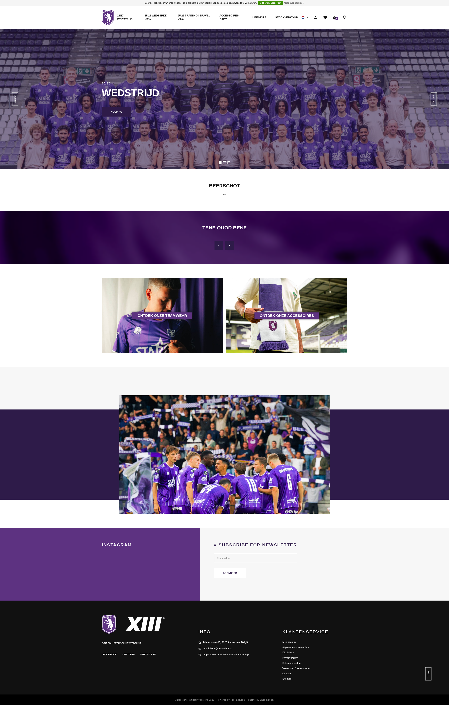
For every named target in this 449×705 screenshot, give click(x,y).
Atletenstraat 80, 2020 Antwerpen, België (225, 642)
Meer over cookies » (294, 3)
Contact (286, 673)
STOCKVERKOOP (286, 17)
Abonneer (230, 573)
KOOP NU (116, 111)
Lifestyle (259, 17)
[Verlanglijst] (325, 17)
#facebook (109, 654)
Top (428, 674)
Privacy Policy (290, 657)
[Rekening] (315, 17)
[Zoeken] (345, 17)
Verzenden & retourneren (296, 668)
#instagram (148, 654)
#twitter (128, 654)
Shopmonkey (267, 699)
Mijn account (289, 642)
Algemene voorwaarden (295, 647)
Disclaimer (288, 652)
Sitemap (286, 678)
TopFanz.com (238, 699)
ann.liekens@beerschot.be (217, 648)
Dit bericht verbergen (270, 3)
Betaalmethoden (291, 663)
